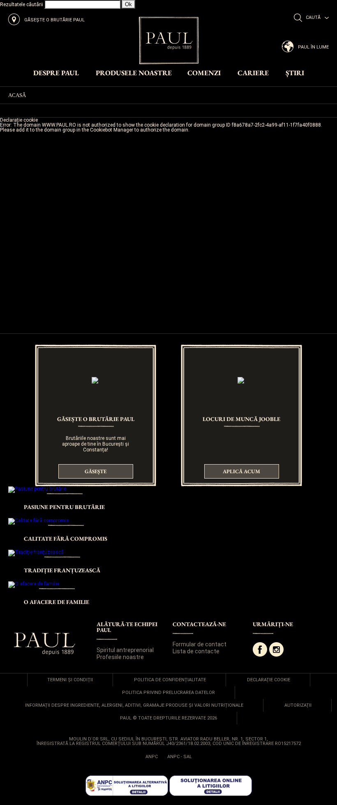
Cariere (253, 73)
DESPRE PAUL (56, 73)
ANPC (151, 756)
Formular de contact (199, 644)
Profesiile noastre (120, 657)
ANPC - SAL (179, 756)
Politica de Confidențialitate (170, 680)
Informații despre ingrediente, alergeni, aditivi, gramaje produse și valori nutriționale (134, 705)
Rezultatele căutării (21, 4)
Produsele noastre (134, 73)
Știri (295, 73)
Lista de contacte (196, 651)
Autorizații (298, 705)
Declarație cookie (268, 680)
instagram (276, 649)
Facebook (260, 649)
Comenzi (204, 73)
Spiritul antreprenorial (125, 650)
